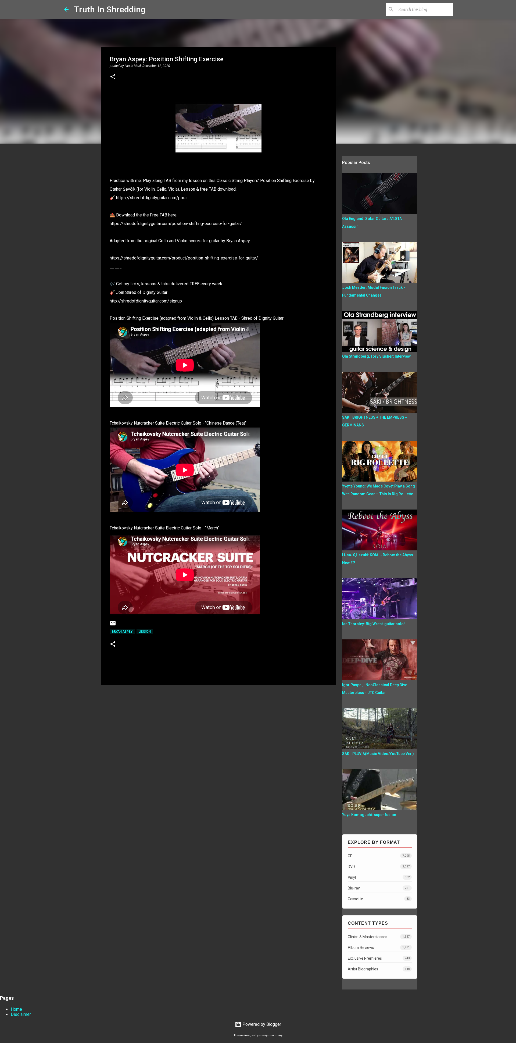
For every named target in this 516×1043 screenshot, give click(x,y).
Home (16, 1009)
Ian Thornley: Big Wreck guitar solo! (373, 624)
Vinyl (379, 877)
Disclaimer (21, 1014)
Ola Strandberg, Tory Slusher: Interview (376, 356)
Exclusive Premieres (379, 958)
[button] (113, 77)
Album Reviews (379, 947)
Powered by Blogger (261, 1024)
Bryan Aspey (122, 631)
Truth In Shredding (110, 9)
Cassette (379, 899)
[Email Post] (113, 625)
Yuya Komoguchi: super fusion (369, 815)
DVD (379, 866)
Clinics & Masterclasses (379, 937)
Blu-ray (379, 888)
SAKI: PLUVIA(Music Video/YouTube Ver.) (378, 754)
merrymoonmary (270, 1035)
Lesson (145, 631)
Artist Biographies (379, 969)
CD (379, 856)
